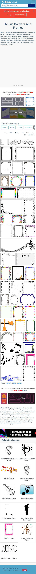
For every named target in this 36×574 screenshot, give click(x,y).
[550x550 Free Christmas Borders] (18, 337)
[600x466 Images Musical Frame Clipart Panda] (11, 374)
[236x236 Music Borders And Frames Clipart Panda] (29, 348)
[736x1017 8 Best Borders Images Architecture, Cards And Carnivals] (14, 300)
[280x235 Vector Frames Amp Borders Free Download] (29, 220)
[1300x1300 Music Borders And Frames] (6, 220)
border (12, 127)
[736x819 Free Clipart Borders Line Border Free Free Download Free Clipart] (4, 143)
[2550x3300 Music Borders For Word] (29, 374)
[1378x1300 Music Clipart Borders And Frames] (17, 182)
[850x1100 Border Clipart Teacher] (18, 313)
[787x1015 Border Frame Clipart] (29, 169)
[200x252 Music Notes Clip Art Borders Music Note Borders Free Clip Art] (29, 207)
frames (19, 383)
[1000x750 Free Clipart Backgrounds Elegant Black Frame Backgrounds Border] (11, 207)
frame (20, 127)
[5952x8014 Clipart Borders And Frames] (30, 313)
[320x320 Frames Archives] (6, 337)
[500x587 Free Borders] (30, 182)
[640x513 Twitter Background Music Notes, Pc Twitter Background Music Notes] (8, 194)
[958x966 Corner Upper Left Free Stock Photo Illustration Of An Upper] (7, 325)
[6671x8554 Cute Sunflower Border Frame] (20, 325)
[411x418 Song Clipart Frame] (28, 287)
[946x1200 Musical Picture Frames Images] (20, 360)
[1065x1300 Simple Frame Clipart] (7, 154)
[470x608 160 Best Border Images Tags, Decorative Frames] (6, 231)
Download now (20, 15)
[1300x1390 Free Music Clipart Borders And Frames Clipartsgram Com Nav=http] (30, 337)
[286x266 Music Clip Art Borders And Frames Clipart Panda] (7, 360)
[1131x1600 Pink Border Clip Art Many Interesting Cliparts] (30, 360)
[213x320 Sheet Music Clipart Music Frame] (5, 182)
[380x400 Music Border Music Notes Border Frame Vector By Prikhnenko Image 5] (17, 220)
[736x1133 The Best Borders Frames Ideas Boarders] (5, 300)
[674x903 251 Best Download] (17, 169)
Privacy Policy (7, 570)
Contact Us (16, 570)
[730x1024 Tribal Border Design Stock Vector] (6, 169)
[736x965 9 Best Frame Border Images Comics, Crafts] (18, 231)
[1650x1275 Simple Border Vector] (25, 154)
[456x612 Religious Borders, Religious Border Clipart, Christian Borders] (16, 287)
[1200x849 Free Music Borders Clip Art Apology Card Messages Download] (26, 194)
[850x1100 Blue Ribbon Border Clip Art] (6, 313)
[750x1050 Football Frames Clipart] (30, 325)
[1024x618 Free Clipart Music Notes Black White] (11, 348)
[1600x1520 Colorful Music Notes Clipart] (8, 260)
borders (13, 383)
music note (28, 127)
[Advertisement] (18, 66)
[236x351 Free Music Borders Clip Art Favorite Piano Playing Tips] (6, 273)
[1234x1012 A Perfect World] (27, 300)
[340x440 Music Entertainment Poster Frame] (18, 273)
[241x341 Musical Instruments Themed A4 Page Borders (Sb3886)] (30, 273)
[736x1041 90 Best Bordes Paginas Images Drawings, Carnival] (30, 231)
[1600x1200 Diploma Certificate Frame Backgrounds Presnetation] (26, 260)
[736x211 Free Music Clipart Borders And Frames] (21, 143)
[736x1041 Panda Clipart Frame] (5, 287)
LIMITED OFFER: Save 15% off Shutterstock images (17, 388)
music (4, 127)
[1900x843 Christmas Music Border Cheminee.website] (18, 246)
